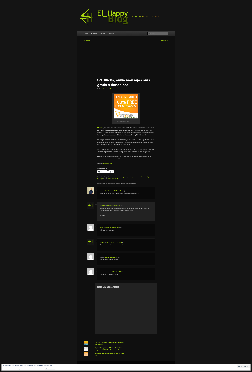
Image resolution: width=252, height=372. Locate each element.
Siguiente (164, 40)
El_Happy (100, 179)
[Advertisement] (126, 58)
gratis (133, 177)
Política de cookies (50, 369)
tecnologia (147, 177)
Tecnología (122, 177)
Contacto (102, 33)
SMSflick (100, 128)
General (116, 177)
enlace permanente (113, 179)
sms (137, 177)
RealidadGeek (107, 163)
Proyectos (111, 33)
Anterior (87, 40)
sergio (101, 227)
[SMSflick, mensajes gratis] (126, 106)
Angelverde (103, 191)
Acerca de (94, 33)
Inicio (86, 33)
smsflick (141, 177)
